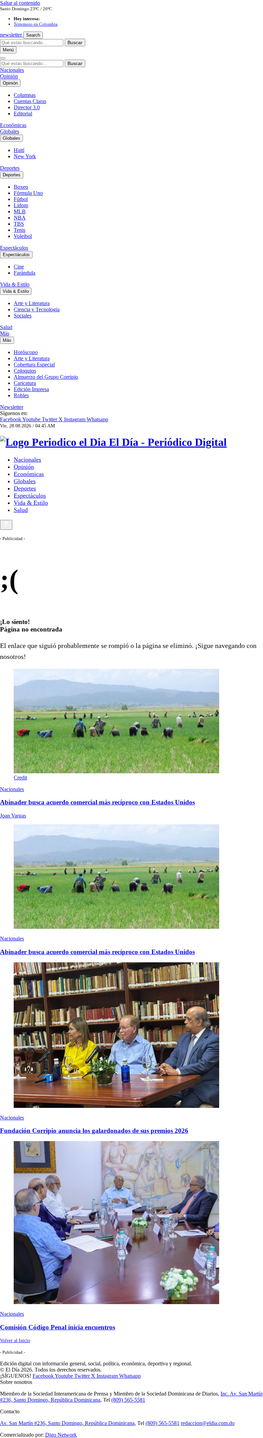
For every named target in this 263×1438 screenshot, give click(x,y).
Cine (19, 267)
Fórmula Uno (28, 193)
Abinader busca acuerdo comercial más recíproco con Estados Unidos (97, 802)
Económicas (13, 125)
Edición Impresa (31, 389)
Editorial (23, 113)
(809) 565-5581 (128, 1400)
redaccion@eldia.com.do (208, 1423)
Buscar (75, 42)
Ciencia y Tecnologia (37, 309)
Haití (19, 150)
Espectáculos (14, 248)
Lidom (21, 205)
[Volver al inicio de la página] (6, 525)
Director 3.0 (27, 107)
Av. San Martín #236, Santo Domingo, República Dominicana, (68, 1423)
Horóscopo (26, 352)
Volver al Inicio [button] (15, 1340)
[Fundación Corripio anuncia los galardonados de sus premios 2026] (131, 1035)
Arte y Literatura (32, 303)
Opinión (9, 76)
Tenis (19, 230)
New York (25, 156)
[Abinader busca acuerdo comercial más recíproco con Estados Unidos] (131, 877)
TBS (19, 224)
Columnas (25, 95)
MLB (20, 211)
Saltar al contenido (20, 3)
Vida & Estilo (14, 284)
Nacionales (12, 70)
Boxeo (21, 187)
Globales (9, 131)
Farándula (24, 273)
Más (4, 333)
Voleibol (23, 236)
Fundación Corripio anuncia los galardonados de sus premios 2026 (94, 1130)
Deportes (10, 168)
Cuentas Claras (30, 101)
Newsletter (11, 407)
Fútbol (21, 199)
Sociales (23, 315)
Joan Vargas (13, 815)
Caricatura (25, 383)
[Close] (2, 58)
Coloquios (25, 371)
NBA (20, 218)
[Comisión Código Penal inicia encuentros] (131, 1223)
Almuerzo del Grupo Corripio (46, 377)
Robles (21, 395)
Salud (6, 327)
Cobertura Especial (34, 364)
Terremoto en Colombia (36, 24)
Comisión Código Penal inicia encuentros (57, 1327)
